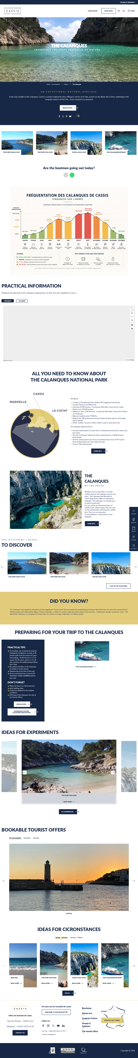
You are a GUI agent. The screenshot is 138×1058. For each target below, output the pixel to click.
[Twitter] (53, 1026)
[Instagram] (48, 1026)
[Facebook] (43, 1026)
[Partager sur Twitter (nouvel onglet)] (63, 116)
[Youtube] (58, 1026)
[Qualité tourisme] (83, 1050)
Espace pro (87, 1013)
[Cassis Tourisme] (12, 10)
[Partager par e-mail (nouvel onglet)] (70, 116)
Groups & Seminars (127, 2)
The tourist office (90, 1031)
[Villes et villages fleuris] (68, 1050)
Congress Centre (89, 1018)
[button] (123, 11)
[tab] (8, 300)
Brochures (86, 1008)
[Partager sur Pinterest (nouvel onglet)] (67, 116)
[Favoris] (119, 11)
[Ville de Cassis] (52, 1050)
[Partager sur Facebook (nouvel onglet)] (59, 116)
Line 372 (31, 660)
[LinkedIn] (63, 1026)
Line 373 (31, 657)
